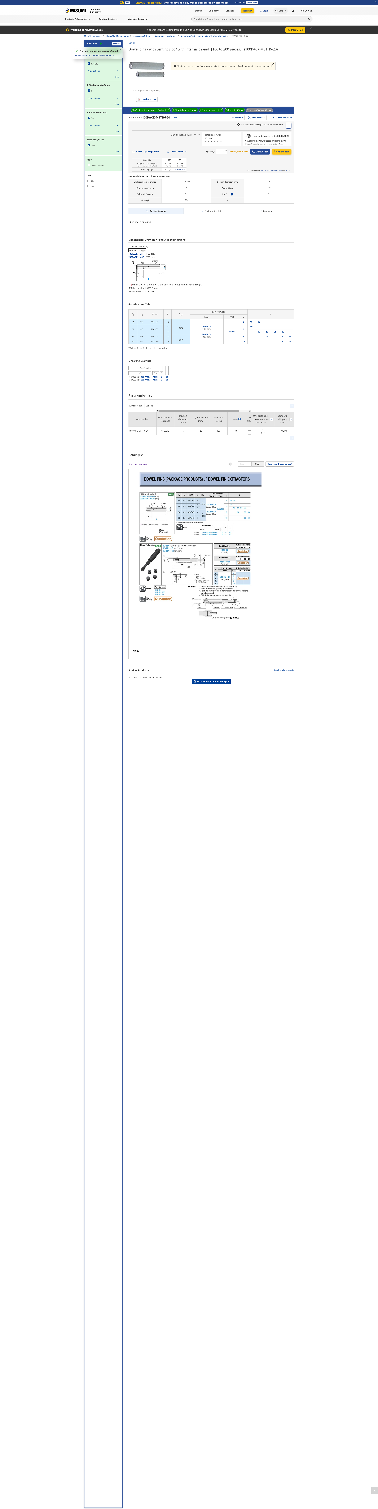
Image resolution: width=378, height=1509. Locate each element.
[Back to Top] (374, 1490)
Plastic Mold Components (117, 36)
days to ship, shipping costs (271, 170)
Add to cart (283, 151)
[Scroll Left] (158, 411)
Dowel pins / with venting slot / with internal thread (203, 36)
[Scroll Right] (250, 411)
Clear (117, 77)
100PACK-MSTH (97, 165)
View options (94, 71)
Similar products (178, 151)
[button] (252, 2)
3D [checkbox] (92, 186)
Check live (180, 169)
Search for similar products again (213, 681)
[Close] (311, 28)
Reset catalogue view (137, 464)
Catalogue (268, 211)
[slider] (230, 464)
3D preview (237, 117)
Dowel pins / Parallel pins (165, 36)
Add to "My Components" (148, 151)
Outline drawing (158, 211)
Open (257, 464)
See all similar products (284, 670)
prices (288, 170)
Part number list (213, 211)
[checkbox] (103, 64)
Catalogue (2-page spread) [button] (279, 464)
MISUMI (132, 43)
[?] (232, 194)
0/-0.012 (94, 64)
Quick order (262, 151)
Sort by (271, 419)
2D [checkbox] (92, 181)
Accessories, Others (141, 36)
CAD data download (282, 117)
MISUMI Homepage (92, 36)
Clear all (116, 43)
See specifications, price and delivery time (92, 55)
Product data (258, 117)
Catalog (149, 99)
